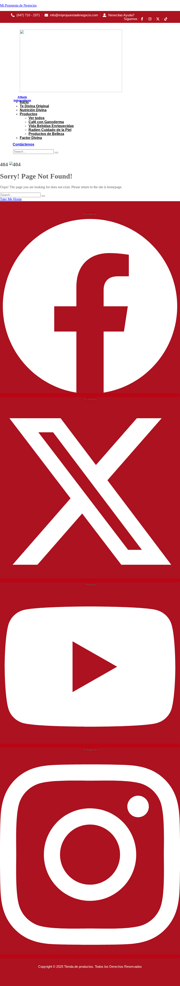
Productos (28, 114)
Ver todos (37, 118)
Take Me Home (11, 199)
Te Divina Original (34, 106)
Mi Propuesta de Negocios (18, 5)
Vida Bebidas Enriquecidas (51, 126)
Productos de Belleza (46, 134)
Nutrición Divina (33, 110)
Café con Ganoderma (46, 122)
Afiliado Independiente (22, 99)
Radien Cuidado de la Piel (50, 130)
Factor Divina (31, 138)
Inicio (24, 102)
